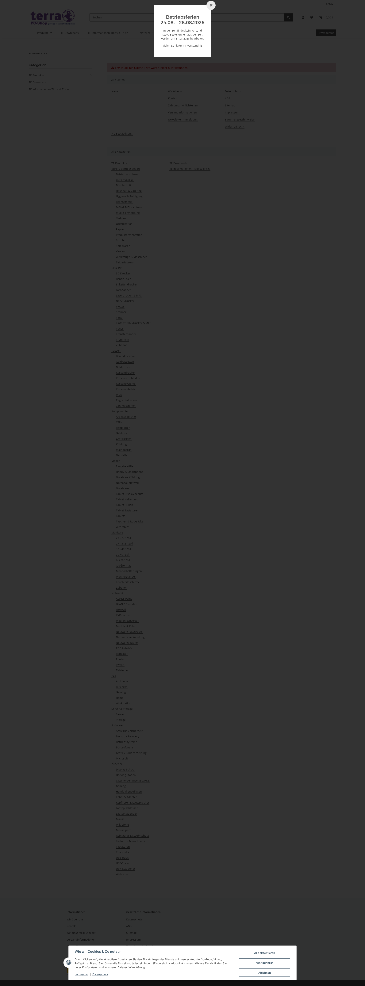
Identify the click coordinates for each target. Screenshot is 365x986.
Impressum (81, 974)
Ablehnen (264, 972)
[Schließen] (211, 5)
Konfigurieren (265, 962)
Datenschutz (100, 974)
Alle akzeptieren (264, 952)
